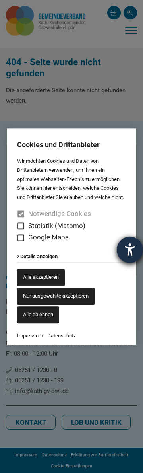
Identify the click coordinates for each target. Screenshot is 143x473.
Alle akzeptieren (41, 277)
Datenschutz (61, 336)
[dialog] (71, 236)
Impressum (30, 336)
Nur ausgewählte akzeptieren (56, 296)
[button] (21, 226)
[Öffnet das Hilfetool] (130, 250)
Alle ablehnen (38, 314)
